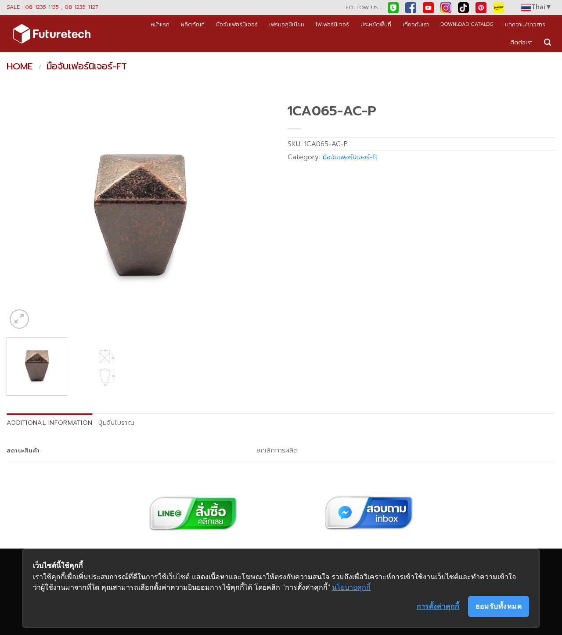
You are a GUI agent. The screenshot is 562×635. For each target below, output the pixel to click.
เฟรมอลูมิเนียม (286, 24)
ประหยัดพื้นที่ (375, 24)
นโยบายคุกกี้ (351, 587)
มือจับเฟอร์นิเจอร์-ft (87, 66)
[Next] (258, 214)
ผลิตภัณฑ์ (193, 24)
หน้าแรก (160, 24)
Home (19, 66)
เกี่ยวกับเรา (416, 24)
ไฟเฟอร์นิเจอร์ (332, 24)
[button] (547, 42)
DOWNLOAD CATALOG (467, 24)
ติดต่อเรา (521, 42)
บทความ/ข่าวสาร (525, 24)
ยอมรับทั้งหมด (499, 606)
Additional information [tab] (49, 422)
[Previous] (23, 214)
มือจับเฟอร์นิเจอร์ (237, 24)
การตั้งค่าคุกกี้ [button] (438, 606)
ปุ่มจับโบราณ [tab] (116, 422)
